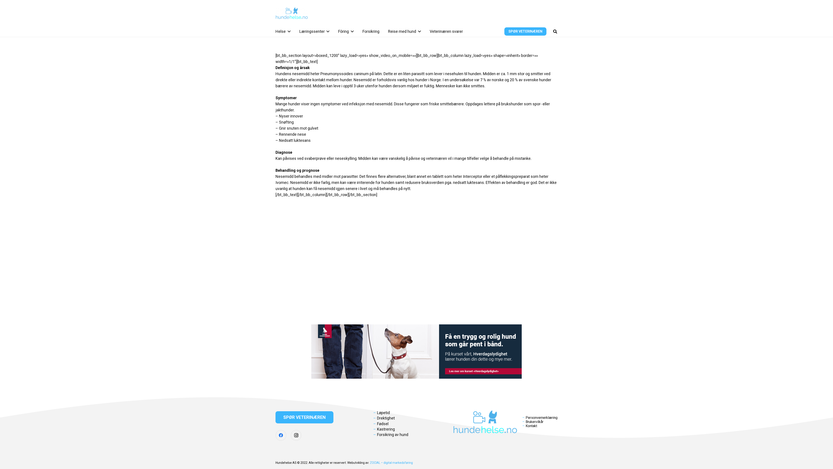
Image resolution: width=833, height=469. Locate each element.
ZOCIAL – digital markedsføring (391, 462)
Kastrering (386, 429)
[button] (288, 31)
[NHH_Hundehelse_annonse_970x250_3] (416, 351)
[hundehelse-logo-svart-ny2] (291, 13)
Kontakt (531, 426)
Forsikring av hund (392, 434)
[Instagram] (296, 435)
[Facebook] (280, 435)
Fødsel (383, 423)
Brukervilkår (534, 422)
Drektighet (386, 418)
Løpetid (383, 412)
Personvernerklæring (542, 418)
